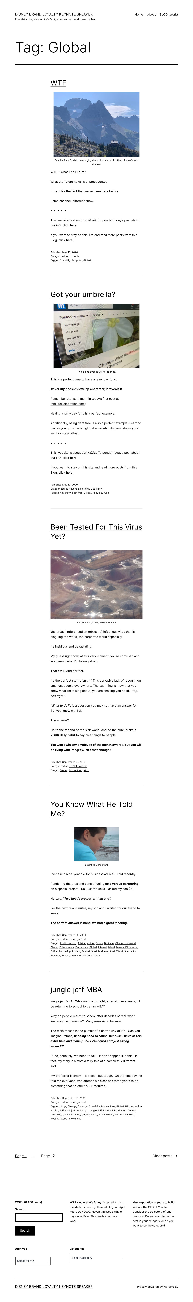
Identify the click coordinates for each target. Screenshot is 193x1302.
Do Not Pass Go (78, 766)
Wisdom (87, 955)
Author (91, 943)
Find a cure (81, 947)
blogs (63, 1106)
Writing (97, 955)
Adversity (65, 492)
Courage (82, 1106)
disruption (76, 260)
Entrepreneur (66, 947)
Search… (21, 1209)
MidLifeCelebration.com (68, 404)
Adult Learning (68, 943)
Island (111, 947)
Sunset (65, 955)
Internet (102, 947)
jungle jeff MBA (76, 989)
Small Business (99, 951)
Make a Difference (126, 947)
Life (114, 1110)
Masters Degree (127, 1110)
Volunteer (76, 955)
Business (109, 943)
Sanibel (86, 951)
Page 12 (48, 1156)
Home (139, 14)
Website (65, 1118)
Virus (86, 770)
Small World (116, 951)
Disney (54, 947)
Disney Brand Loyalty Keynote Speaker (54, 14)
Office (54, 951)
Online (66, 1114)
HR (126, 1106)
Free (112, 1106)
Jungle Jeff (95, 1110)
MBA (53, 1114)
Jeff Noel (64, 1110)
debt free (77, 492)
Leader (107, 1110)
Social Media (105, 1114)
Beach (99, 943)
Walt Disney (121, 1114)
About (151, 14)
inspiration (136, 1106)
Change (72, 1106)
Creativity (94, 1106)
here (73, 225)
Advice (82, 943)
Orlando (75, 1114)
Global (87, 260)
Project (76, 951)
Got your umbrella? (83, 294)
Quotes (86, 1114)
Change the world (125, 943)
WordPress (170, 1286)
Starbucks (130, 951)
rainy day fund (101, 492)
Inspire (54, 1110)
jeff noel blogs (79, 1110)
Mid (59, 1114)
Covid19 (64, 260)
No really (74, 256)
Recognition (75, 770)
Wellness (76, 1118)
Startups (55, 955)
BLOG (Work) (169, 14)
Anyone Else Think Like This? (85, 488)
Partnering (65, 951)
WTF (58, 82)
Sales (94, 1114)
